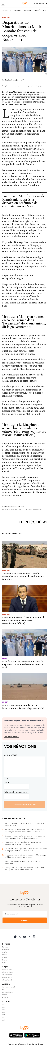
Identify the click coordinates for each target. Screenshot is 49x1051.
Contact (4, 995)
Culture (4, 957)
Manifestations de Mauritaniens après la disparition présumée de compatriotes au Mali (23, 201)
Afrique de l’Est (7, 977)
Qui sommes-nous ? (8, 987)
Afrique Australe (7, 980)
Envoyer (24, 920)
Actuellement (7, 10)
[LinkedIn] (29, 936)
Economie (27, 10)
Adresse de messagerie (15, 792)
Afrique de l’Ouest (7, 972)
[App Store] (16, 1035)
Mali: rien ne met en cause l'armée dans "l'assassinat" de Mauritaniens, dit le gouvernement (24, 322)
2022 (3, 1004)
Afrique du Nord (7, 969)
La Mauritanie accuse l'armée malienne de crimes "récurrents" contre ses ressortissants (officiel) (24, 430)
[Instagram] (33, 936)
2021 (3, 1007)
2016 (3, 1020)
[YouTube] (24, 936)
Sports (4, 962)
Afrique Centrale (7, 975)
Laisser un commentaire (24, 804)
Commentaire (10, 755)
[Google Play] (32, 1035)
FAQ (3, 989)
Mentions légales (7, 992)
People (45, 10)
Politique (17, 10)
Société (37, 10)
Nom (6, 782)
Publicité (5, 997)
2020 (3, 1009)
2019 (3, 1012)
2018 (3, 1015)
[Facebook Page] (15, 936)
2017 (3, 1017)
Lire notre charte (11, 737)
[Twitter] (19, 936)
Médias (4, 960)
